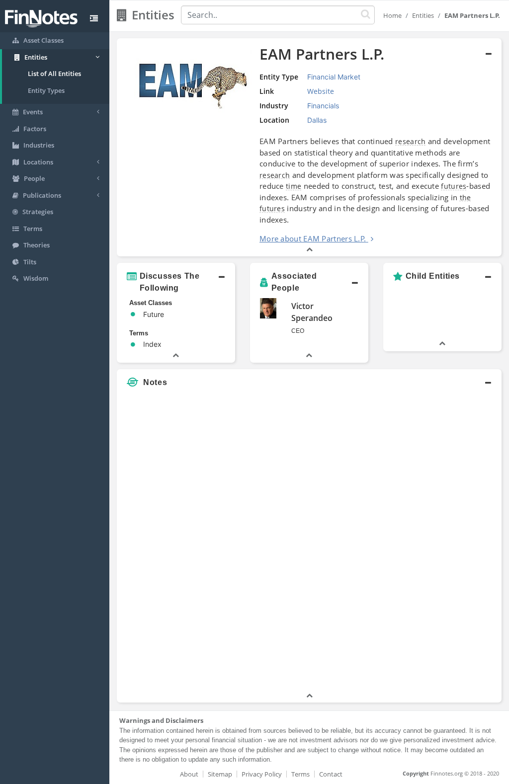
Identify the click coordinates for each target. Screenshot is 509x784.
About (189, 774)
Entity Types (46, 90)
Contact (330, 774)
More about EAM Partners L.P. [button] (312, 238)
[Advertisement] (452, 541)
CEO (297, 330)
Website (320, 91)
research (410, 141)
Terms (300, 774)
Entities (423, 15)
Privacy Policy (262, 774)
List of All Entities (54, 73)
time (293, 186)
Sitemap (220, 774)
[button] (309, 147)
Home (392, 15)
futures (453, 186)
